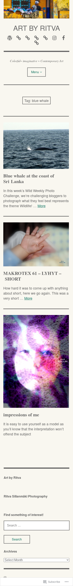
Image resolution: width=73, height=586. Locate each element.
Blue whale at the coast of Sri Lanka (28, 178)
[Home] (9, 37)
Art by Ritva (12, 477)
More (42, 205)
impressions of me (21, 414)
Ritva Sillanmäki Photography (25, 496)
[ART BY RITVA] (36, 9)
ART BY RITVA (36, 28)
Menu (35, 72)
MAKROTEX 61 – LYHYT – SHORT (32, 276)
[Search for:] (36, 525)
